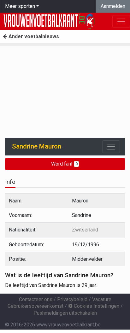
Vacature (101, 299)
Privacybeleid (72, 299)
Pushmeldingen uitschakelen (65, 313)
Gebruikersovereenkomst (35, 306)
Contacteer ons (35, 299)
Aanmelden (113, 6)
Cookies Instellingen (96, 306)
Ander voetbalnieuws (33, 36)
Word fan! (64, 164)
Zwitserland (85, 230)
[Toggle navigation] (111, 146)
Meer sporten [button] (20, 6)
